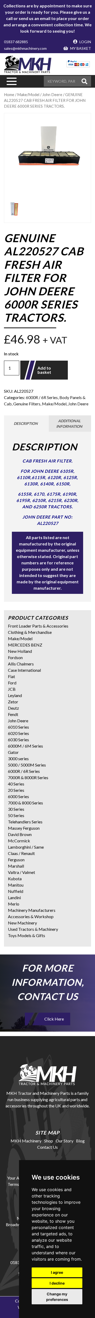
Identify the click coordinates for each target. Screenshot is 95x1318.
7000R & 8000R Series (28, 777)
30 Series (16, 809)
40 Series (16, 783)
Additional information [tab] (69, 424)
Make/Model (54, 403)
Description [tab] (26, 423)
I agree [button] (57, 1272)
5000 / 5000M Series (27, 764)
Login (85, 41)
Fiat (11, 676)
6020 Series (18, 733)
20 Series (16, 790)
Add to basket (44, 370)
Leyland (15, 695)
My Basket (80, 48)
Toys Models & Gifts (26, 935)
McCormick (19, 840)
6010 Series (18, 726)
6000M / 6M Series (25, 745)
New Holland (20, 651)
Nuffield (15, 891)
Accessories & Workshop (31, 916)
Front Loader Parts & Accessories (38, 625)
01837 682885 (16, 41)
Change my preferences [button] (57, 1297)
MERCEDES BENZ (25, 644)
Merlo (13, 903)
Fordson (15, 657)
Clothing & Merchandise (30, 632)
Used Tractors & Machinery (33, 929)
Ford (12, 682)
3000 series (18, 758)
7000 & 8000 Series (25, 802)
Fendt (13, 714)
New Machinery (22, 922)
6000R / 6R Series (42, 397)
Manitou (15, 884)
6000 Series (18, 796)
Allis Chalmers (21, 663)
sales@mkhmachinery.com (25, 48)
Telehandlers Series (25, 821)
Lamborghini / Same (26, 846)
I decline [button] (57, 1283)
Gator (13, 752)
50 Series (16, 815)
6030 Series (18, 739)
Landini (14, 897)
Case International (24, 670)
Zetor (13, 701)
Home (9, 94)
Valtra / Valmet (21, 872)
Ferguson (16, 859)
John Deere (78, 403)
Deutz (13, 707)
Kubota (15, 878)
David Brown (20, 834)
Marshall (16, 865)
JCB (12, 689)
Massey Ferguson (24, 827)
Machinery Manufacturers (31, 910)
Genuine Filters (26, 403)
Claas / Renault (21, 853)
